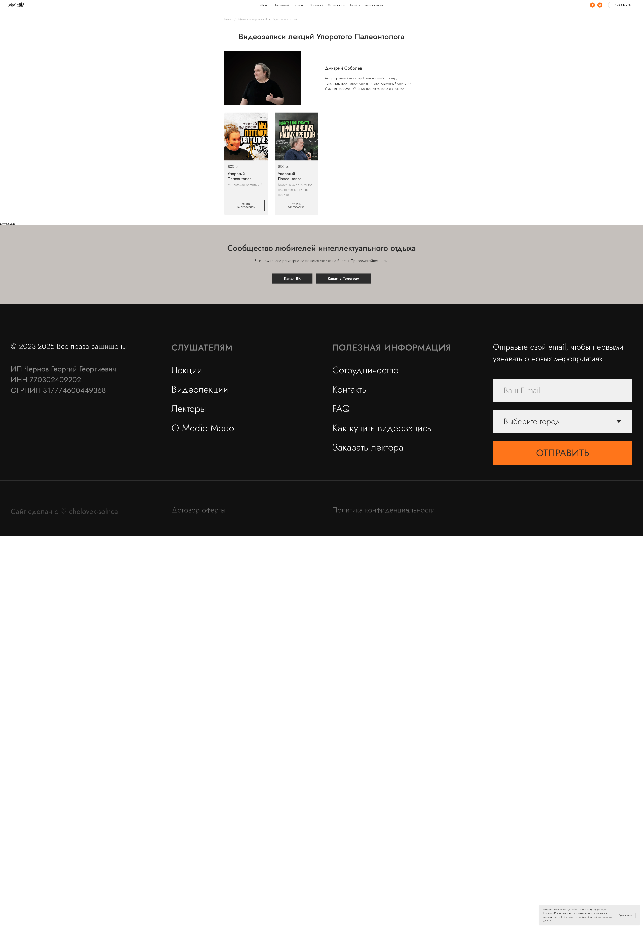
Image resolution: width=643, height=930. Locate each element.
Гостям (354, 5)
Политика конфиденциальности (383, 509)
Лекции (186, 370)
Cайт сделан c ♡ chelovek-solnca (64, 511)
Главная (228, 19)
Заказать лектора (373, 5)
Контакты (350, 389)
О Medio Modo (202, 428)
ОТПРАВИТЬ (562, 453)
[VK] (599, 5)
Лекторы (299, 5)
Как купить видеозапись (382, 428)
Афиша (264, 5)
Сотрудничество (336, 5)
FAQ (341, 408)
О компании (316, 5)
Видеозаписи (281, 5)
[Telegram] (592, 5)
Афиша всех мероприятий (252, 19)
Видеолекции (199, 389)
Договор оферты (198, 509)
